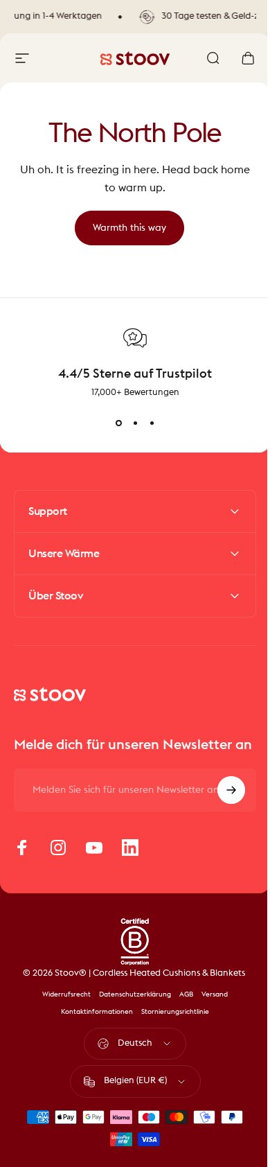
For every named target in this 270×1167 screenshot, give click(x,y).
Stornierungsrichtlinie (170, 1025)
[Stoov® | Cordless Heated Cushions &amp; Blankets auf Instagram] (58, 861)
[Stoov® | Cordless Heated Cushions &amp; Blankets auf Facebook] (22, 861)
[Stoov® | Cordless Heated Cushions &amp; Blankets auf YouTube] (94, 861)
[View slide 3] (151, 423)
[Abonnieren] (221, 804)
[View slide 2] (135, 423)
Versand (210, 1008)
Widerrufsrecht (61, 1008)
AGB (181, 1008)
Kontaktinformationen (92, 1025)
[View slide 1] (118, 423)
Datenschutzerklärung (130, 1008)
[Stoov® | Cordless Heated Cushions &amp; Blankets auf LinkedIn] (130, 861)
